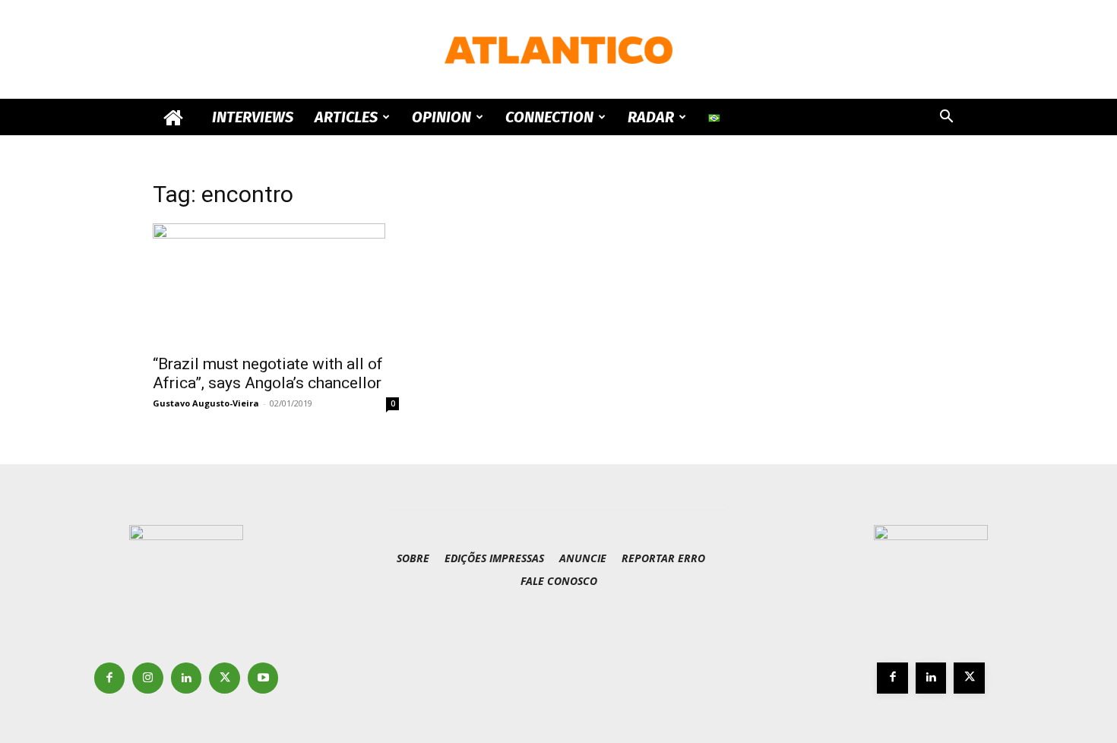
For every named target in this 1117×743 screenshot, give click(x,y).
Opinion (441, 117)
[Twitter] (224, 678)
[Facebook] (109, 678)
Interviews (252, 117)
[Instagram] (147, 678)
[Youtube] (263, 678)
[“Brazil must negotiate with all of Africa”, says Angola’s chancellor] (276, 284)
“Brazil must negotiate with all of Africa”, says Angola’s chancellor (268, 373)
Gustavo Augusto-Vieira (206, 403)
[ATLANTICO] (558, 50)
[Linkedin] (186, 678)
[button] (946, 118)
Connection (549, 117)
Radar (651, 117)
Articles (346, 117)
